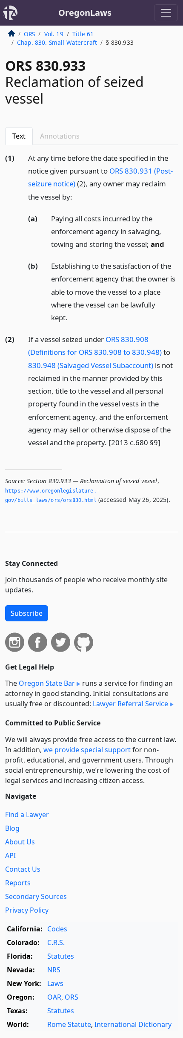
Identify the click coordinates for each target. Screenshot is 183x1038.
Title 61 (83, 34)
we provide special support (87, 749)
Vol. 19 (53, 34)
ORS (29, 34)
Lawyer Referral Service (130, 703)
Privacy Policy (27, 910)
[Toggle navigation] (166, 12)
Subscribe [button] (27, 613)
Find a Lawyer (27, 814)
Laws (55, 983)
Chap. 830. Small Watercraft (57, 42)
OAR (54, 997)
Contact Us (22, 869)
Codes (57, 929)
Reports (18, 882)
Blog (12, 828)
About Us (20, 842)
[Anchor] (77, 196)
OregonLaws (85, 12)
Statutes (60, 956)
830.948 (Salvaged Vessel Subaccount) (90, 365)
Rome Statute (69, 1024)
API (10, 855)
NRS (53, 969)
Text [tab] (19, 136)
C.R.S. (56, 942)
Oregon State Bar (47, 683)
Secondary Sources (36, 896)
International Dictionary (133, 1024)
